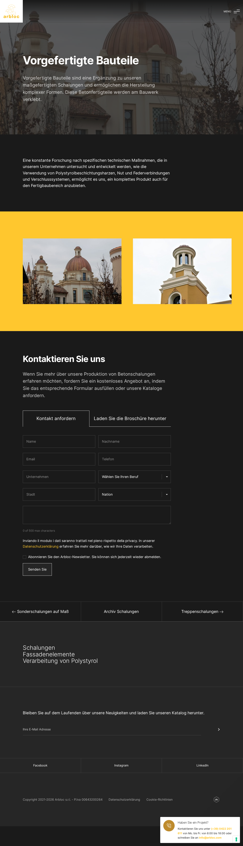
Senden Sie (37, 569)
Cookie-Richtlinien (159, 799)
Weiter (210, 729)
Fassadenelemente (49, 654)
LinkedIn (202, 765)
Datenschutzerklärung (40, 546)
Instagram (121, 765)
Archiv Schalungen (121, 611)
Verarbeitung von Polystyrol (60, 660)
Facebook (40, 765)
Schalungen (39, 647)
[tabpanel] (97, 507)
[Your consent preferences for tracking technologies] (236, 839)
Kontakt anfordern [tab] (56, 418)
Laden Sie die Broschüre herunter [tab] (130, 418)
